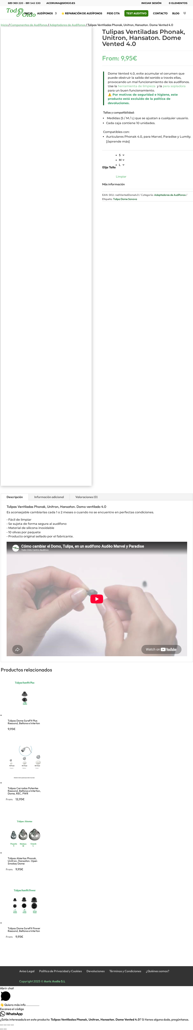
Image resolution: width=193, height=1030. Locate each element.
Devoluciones (96, 971)
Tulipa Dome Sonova (125, 199)
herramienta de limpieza (136, 86)
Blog (175, 13)
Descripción (15, 497)
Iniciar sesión (151, 3)
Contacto (160, 13)
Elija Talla (109, 167)
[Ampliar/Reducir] (1, 1024)
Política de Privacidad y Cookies (60, 971)
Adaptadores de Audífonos (67, 25)
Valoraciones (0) (86, 497)
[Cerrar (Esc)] (12, 1024)
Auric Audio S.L (54, 981)
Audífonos (45, 13)
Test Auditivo (136, 13)
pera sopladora (174, 86)
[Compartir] (8, 1024)
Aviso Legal (26, 971)
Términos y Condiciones (125, 971)
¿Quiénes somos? (157, 971)
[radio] (122, 155)
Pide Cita (113, 13)
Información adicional (49, 497)
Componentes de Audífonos (28, 25)
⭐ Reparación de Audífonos (81, 13)
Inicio (28, 13)
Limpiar (121, 176)
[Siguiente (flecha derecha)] (5, 1029)
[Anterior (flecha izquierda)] (1, 1029)
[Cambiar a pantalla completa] (5, 1024)
